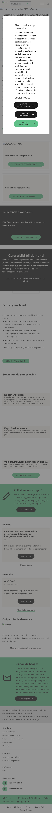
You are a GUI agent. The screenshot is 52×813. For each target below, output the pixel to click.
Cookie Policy (22, 98)
